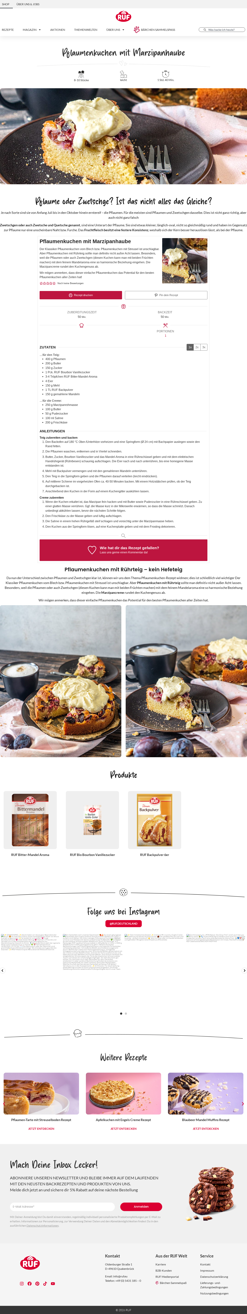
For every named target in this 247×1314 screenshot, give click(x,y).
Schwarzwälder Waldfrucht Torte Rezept (206, 1120)
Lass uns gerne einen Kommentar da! (124, 552)
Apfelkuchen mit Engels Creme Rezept (41, 1120)
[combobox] (222, 29)
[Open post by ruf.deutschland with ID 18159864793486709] (93, 971)
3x (203, 347)
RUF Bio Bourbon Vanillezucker (92, 855)
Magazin (30, 29)
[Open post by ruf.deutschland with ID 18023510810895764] (216, 971)
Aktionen (57, 29)
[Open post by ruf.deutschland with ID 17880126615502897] (31, 971)
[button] (41, 283)
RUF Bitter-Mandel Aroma (30, 855)
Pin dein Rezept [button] (168, 295)
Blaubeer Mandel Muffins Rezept (123, 1120)
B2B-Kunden (164, 1270)
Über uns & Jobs (27, 4)
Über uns (113, 29)
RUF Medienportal (167, 1276)
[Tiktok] (45, 1284)
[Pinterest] (37, 1284)
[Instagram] (22, 1284)
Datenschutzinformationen (43, 1225)
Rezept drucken (83, 295)
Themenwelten (85, 29)
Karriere (161, 1264)
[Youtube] (53, 1284)
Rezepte (8, 29)
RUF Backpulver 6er (154, 855)
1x (190, 347)
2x (197, 347)
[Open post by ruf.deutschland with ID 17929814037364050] (154, 971)
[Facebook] (29, 1284)
